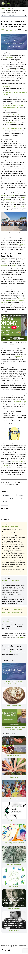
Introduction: (6, 86)
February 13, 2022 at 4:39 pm (10, 526)
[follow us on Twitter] (6, 950)
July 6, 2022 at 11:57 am (9, 622)
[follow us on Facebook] (2, 950)
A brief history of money (14, 706)
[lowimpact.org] (8, 3)
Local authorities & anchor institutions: (14, 115)
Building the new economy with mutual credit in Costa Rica (14, 729)
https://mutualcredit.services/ (10, 612)
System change (14, 930)
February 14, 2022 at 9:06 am (10, 580)
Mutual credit (14, 886)
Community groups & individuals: (12, 122)
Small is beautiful (14, 908)
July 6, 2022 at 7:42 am (15, 609)
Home (3, 8)
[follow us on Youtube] (9, 950)
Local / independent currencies (14, 843)
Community (14, 777)
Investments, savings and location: (13, 128)
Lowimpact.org (11, 30)
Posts (9, 8)
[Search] (25, 15)
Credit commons (14, 821)
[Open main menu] (25, 3)
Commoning (14, 799)
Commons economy (14, 755)
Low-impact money (14, 865)
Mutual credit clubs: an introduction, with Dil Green (14, 683)
